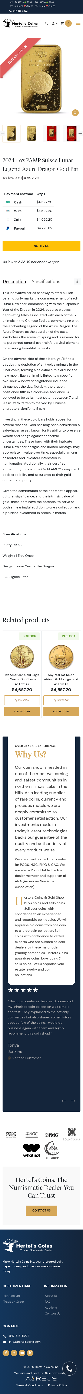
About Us (51, 1296)
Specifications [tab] (46, 281)
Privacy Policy (57, 1385)
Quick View (22, 700)
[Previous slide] (2, 133)
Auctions (51, 1307)
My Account (11, 1296)
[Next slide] (80, 133)
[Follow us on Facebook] (6, 1353)
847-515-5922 (20, 10)
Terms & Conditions (29, 1385)
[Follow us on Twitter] (30, 1353)
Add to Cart (22, 711)
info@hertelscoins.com (25, 1342)
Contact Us (41, 1210)
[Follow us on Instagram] (14, 1353)
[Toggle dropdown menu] (77, 281)
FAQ (47, 1301)
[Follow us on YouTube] (22, 1353)
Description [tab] (14, 281)
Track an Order (13, 1301)
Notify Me (41, 246)
